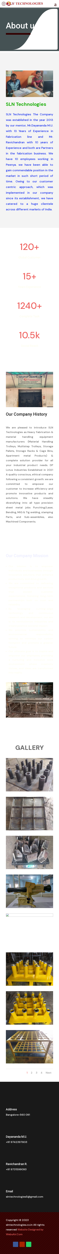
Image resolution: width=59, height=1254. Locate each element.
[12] (29, 829)
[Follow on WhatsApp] (28, 1244)
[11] (29, 790)
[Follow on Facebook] (15, 1244)
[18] (29, 1062)
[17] (29, 1023)
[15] (29, 916)
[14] (29, 907)
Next (48, 1072)
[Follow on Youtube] (22, 1244)
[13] (29, 868)
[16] (29, 985)
